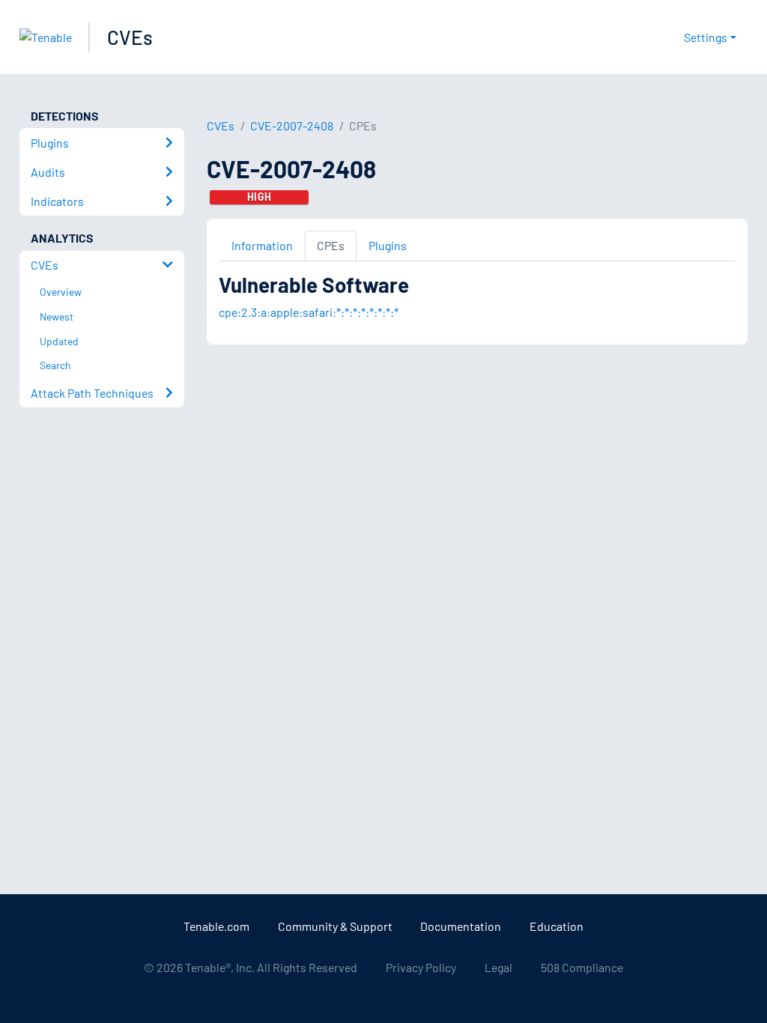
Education (556, 926)
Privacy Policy (421, 967)
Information (262, 245)
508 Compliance (582, 967)
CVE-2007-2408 (291, 125)
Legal (498, 967)
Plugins (388, 245)
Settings (705, 37)
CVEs (130, 37)
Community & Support (335, 926)
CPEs (331, 245)
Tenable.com (216, 926)
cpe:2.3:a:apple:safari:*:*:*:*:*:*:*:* (308, 312)
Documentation (460, 926)
